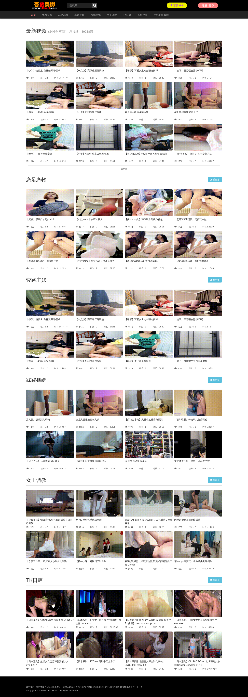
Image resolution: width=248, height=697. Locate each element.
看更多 (124, 168)
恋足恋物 (63, 14)
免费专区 (47, 14)
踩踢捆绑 (96, 14)
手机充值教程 (161, 14)
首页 (33, 14)
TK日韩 (127, 14)
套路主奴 (79, 14)
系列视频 (142, 14)
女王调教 (112, 14)
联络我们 (30, 686)
